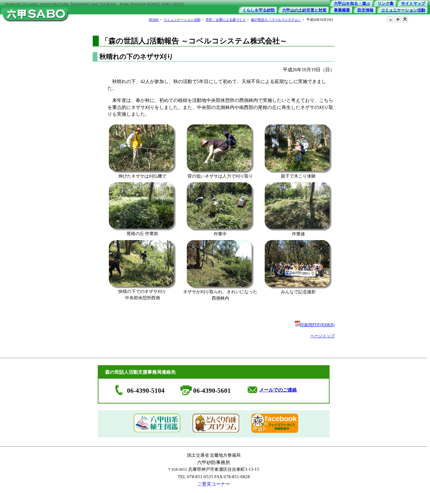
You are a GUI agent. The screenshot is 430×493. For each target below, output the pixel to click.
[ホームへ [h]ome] (35, 22)
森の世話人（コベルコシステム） (276, 20)
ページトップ (322, 336)
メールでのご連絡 (278, 389)
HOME (154, 20)
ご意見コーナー (213, 484)
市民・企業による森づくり (226, 20)
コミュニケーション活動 (182, 20)
